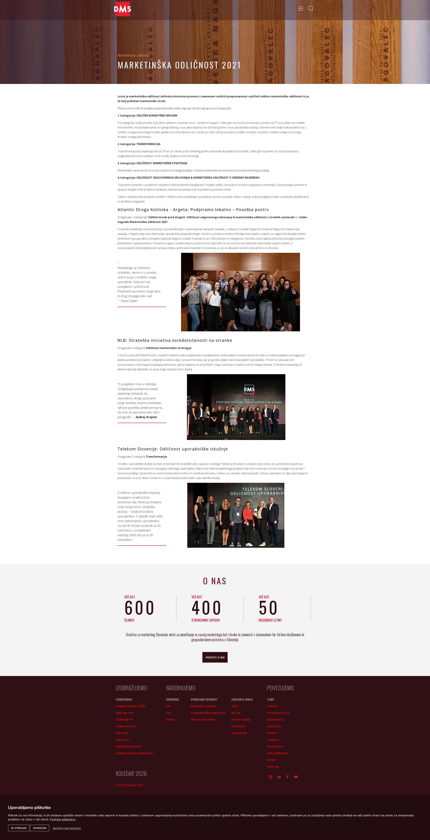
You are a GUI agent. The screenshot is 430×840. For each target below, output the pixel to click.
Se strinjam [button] (19, 828)
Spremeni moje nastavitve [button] (67, 828)
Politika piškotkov (63, 819)
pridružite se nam (215, 657)
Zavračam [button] (39, 828)
